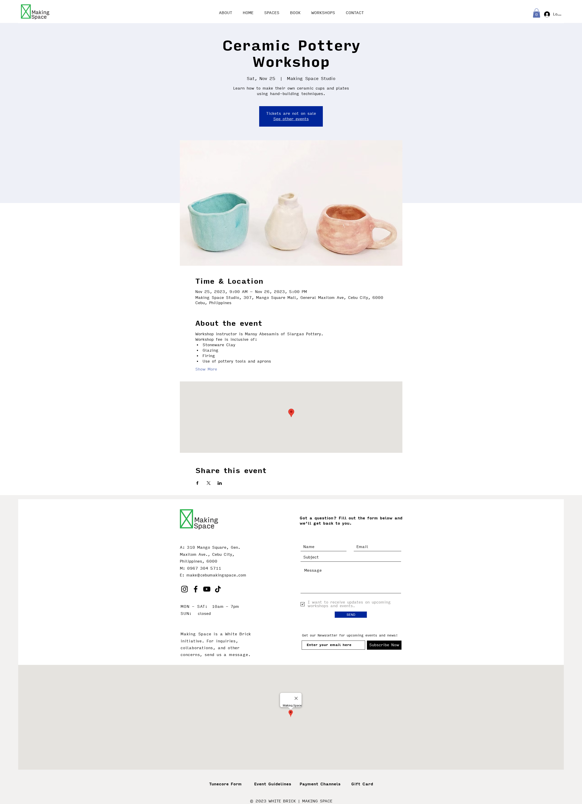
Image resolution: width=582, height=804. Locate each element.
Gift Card (362, 784)
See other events (291, 119)
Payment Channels (320, 784)
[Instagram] (184, 589)
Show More (206, 369)
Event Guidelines (272, 784)
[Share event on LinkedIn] (220, 483)
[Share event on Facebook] (197, 483)
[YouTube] (206, 589)
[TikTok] (217, 589)
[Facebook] (195, 589)
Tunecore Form (225, 784)
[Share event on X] (208, 483)
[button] (536, 13)
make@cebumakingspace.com (216, 575)
